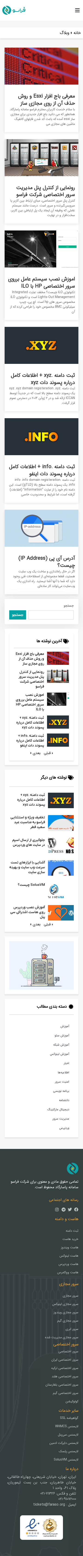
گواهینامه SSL (69, 1418)
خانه (77, 33)
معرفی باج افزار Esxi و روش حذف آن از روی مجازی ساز (46, 99)
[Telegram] (63, 1209)
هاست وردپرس (68, 1264)
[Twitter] (70, 1209)
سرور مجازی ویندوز (65, 1312)
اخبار (66, 1063)
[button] (77, 10)
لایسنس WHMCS (66, 1426)
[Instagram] (57, 1209)
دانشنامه (64, 1100)
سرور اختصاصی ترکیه (64, 1368)
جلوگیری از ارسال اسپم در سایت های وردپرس (28, 842)
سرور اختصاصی (68, 1351)
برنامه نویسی (61, 1091)
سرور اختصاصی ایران (64, 1359)
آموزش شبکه (61, 1044)
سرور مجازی (70, 1295)
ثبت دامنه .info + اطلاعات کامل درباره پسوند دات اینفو (42, 470)
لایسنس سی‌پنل (68, 1434)
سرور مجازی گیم (67, 1320)
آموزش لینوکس (59, 1054)
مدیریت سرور (60, 1118)
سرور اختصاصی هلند (65, 1376)
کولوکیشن (71, 1401)
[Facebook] (76, 1209)
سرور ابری (71, 1329)
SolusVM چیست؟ (31, 885)
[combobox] (51, 615)
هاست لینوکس (68, 1255)
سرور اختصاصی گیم (65, 1393)
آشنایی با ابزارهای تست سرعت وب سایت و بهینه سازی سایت (27, 867)
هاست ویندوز (69, 1247)
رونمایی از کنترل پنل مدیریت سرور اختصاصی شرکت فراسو (45, 191)
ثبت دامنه (72, 1230)
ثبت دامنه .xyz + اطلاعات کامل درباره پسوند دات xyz (43, 379)
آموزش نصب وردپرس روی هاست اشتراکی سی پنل (27, 912)
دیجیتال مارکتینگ (58, 1109)
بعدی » (35, 753)
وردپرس (64, 1128)
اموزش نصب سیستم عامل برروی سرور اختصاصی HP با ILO (41, 282)
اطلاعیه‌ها (63, 1072)
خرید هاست (70, 1239)
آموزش (64, 1026)
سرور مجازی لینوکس (65, 1304)
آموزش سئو (62, 1035)
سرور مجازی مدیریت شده (61, 1337)
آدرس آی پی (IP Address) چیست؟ (46, 561)
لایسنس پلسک (68, 1451)
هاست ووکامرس (67, 1272)
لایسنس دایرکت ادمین (63, 1443)
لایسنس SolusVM (66, 1459)
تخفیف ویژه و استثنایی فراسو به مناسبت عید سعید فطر (27, 822)
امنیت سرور (62, 1081)
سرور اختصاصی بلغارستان (61, 1384)
